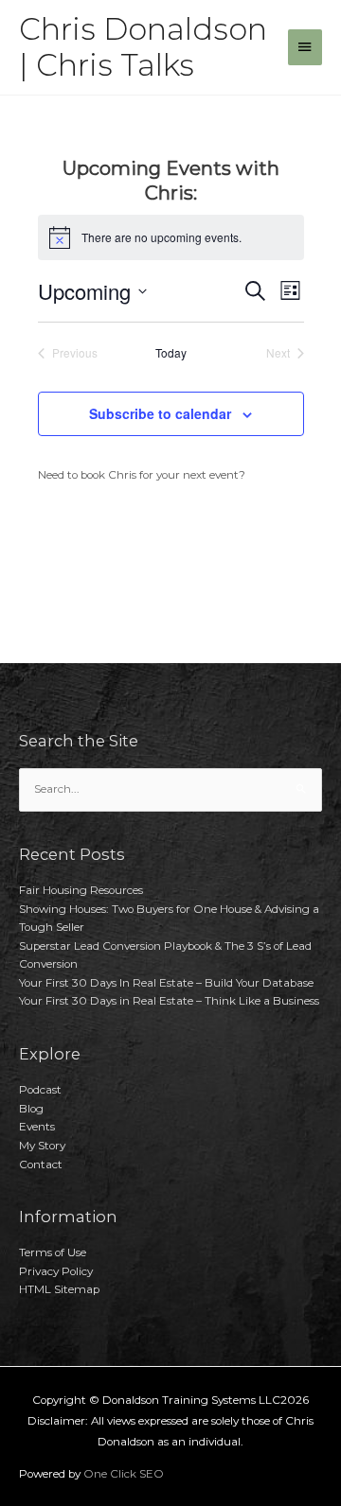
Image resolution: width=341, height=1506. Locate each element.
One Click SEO (123, 1473)
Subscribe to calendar (160, 413)
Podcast (40, 1089)
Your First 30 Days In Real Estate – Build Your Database (166, 982)
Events (37, 1126)
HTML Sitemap (59, 1289)
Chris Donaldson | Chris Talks (143, 46)
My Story (42, 1145)
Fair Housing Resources (81, 890)
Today (171, 352)
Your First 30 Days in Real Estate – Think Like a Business (169, 1000)
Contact (41, 1164)
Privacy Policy (56, 1271)
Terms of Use (52, 1252)
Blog (31, 1108)
